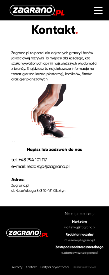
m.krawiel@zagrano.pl (80, 240)
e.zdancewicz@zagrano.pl (79, 253)
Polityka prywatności (54, 267)
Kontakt (31, 267)
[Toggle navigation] (98, 10)
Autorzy (17, 267)
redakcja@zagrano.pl (48, 166)
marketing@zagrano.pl (79, 227)
